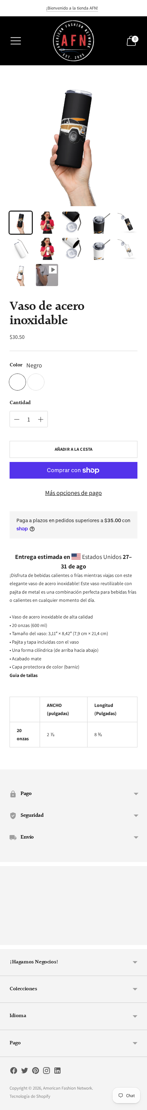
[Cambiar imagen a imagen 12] (47, 275)
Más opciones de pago (73, 493)
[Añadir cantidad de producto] (17, 419)
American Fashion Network (67, 1088)
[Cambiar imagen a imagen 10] (126, 249)
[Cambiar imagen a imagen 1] (21, 223)
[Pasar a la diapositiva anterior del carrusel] (9, 939)
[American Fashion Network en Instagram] (46, 1071)
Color (16, 365)
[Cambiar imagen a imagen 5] (126, 223)
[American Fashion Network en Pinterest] (35, 1071)
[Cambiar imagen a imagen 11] (21, 275)
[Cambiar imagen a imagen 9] (100, 249)
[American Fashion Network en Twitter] (25, 1071)
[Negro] (17, 382)
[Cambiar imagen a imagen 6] (21, 249)
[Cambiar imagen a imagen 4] (100, 223)
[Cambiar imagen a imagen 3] (73, 223)
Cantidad (20, 403)
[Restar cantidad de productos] (41, 419)
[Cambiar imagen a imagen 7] (47, 249)
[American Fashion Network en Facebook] (14, 1071)
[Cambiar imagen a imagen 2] (47, 223)
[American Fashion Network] (73, 40)
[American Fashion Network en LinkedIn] (57, 1071)
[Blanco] (36, 382)
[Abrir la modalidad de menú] (15, 40)
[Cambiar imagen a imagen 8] (73, 249)
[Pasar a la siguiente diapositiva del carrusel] (137, 939)
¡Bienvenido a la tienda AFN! (72, 8)
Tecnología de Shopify (30, 1096)
